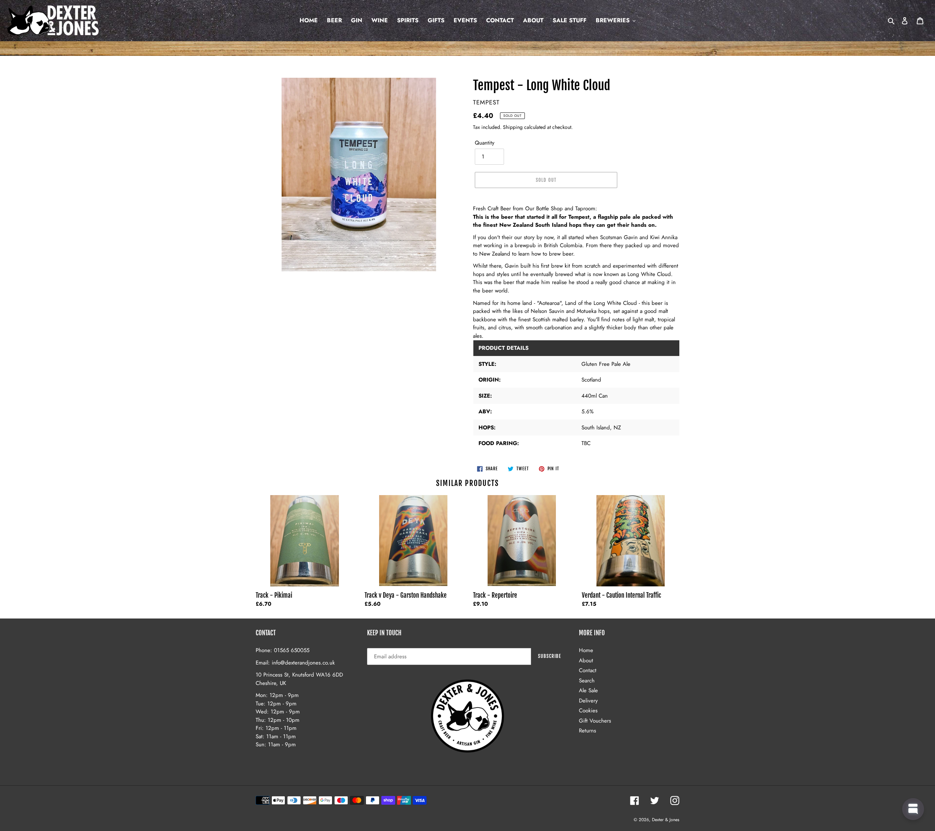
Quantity (485, 143)
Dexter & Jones (665, 819)
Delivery (588, 701)
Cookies (588, 710)
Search (587, 681)
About (586, 660)
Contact (587, 670)
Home (586, 650)
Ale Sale (588, 690)
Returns (587, 731)
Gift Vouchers (595, 721)
